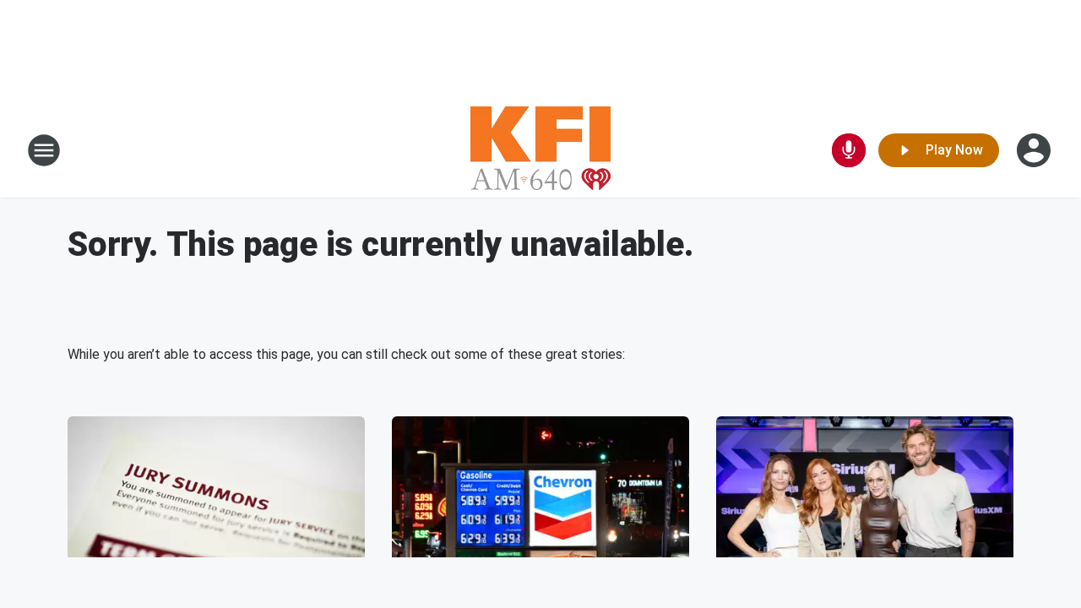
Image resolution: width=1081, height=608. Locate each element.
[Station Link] (540, 150)
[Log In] (1035, 150)
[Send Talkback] (849, 150)
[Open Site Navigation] (44, 150)
